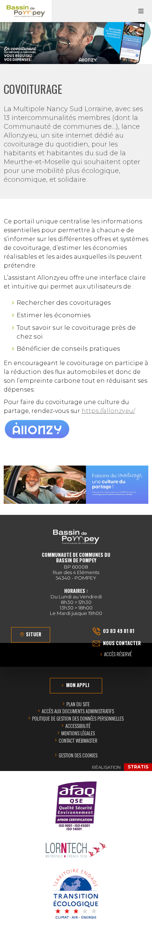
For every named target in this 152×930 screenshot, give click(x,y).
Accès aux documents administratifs (78, 711)
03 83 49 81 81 (118, 630)
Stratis (138, 767)
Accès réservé (118, 654)
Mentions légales (78, 733)
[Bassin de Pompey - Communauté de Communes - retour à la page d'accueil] (26, 11)
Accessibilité (77, 725)
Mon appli (77, 685)
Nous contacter (122, 643)
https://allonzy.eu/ (108, 410)
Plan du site (78, 704)
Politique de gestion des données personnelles (78, 718)
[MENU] (141, 11)
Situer (33, 634)
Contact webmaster (78, 740)
